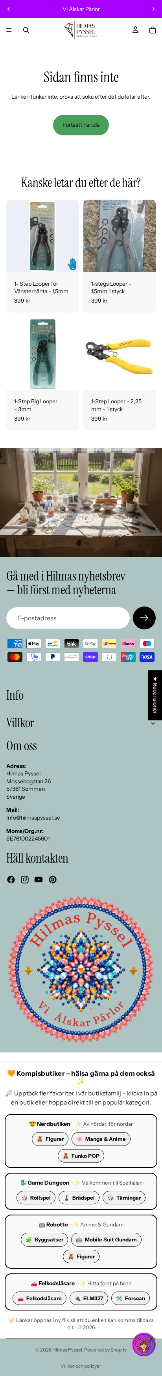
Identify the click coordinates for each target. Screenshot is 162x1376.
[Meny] (9, 30)
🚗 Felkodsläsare (53, 1283)
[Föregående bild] (8, 9)
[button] (144, 1344)
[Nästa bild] (153, 9)
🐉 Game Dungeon (44, 1182)
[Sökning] (26, 30)
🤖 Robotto (53, 1224)
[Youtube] (38, 879)
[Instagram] (24, 879)
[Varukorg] (152, 30)
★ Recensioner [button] (155, 695)
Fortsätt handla (81, 124)
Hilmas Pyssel (67, 1350)
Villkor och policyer (81, 1366)
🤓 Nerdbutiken (49, 1123)
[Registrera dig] (144, 618)
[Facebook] (11, 879)
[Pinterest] (52, 879)
